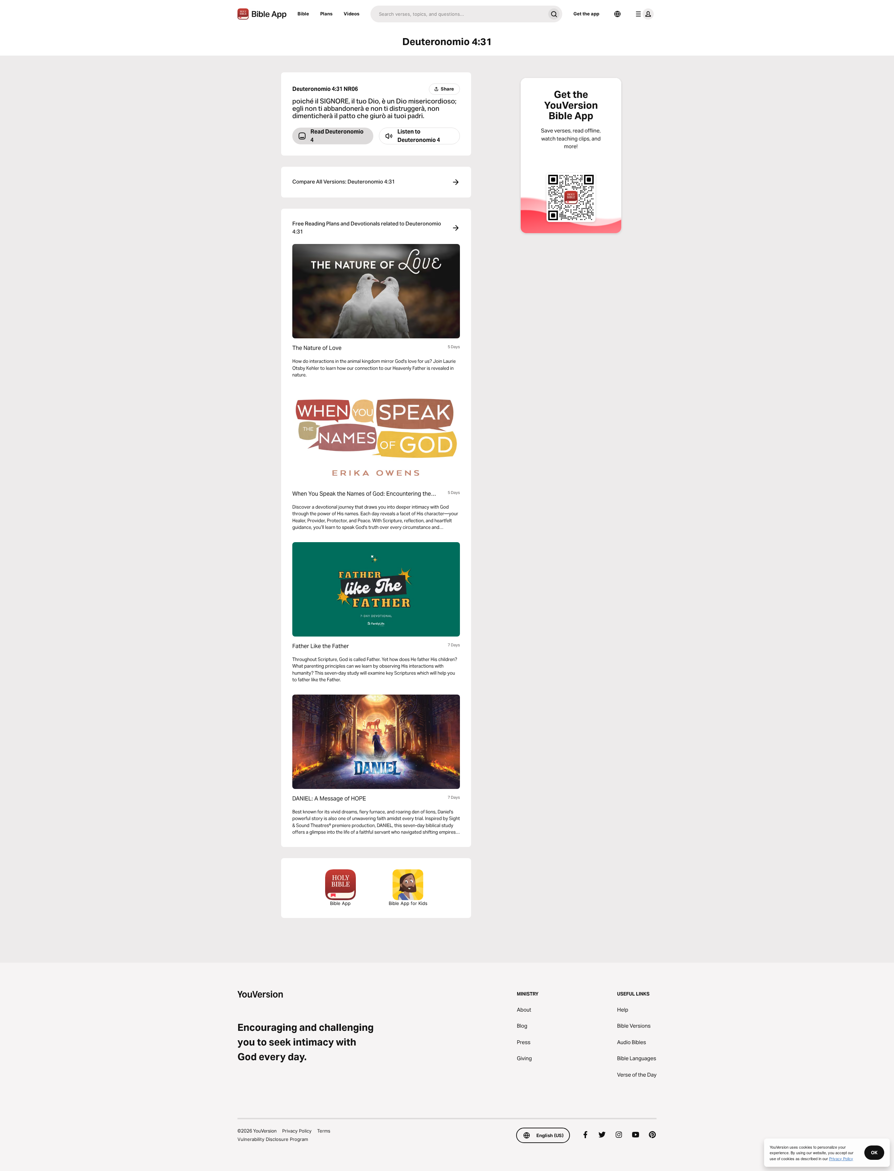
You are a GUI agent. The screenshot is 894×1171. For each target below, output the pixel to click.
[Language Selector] (617, 14)
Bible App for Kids (408, 903)
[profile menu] (643, 14)
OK (874, 1152)
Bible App (340, 903)
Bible (303, 13)
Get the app (586, 13)
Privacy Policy (297, 1131)
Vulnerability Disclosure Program (272, 1139)
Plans (326, 13)
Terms (323, 1131)
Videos (351, 13)
